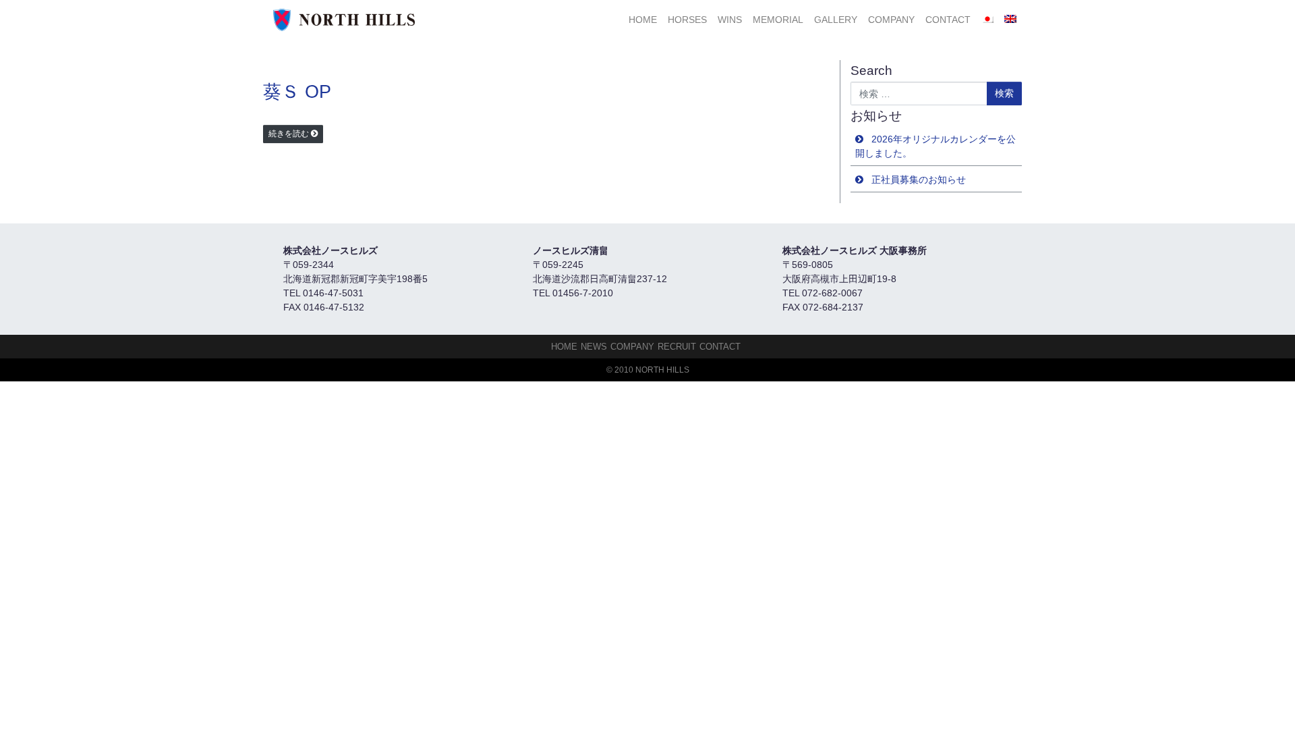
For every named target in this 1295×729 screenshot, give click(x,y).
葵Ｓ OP (297, 92)
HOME (643, 19)
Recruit (677, 347)
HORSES (687, 19)
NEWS (594, 347)
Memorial (778, 19)
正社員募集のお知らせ (918, 179)
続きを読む (288, 133)
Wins (730, 19)
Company (891, 19)
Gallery (835, 19)
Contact (948, 19)
